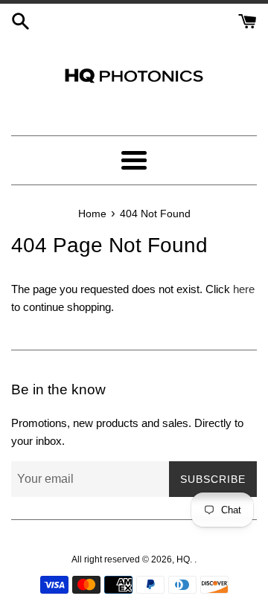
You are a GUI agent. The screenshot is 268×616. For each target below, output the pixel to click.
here (244, 289)
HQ (183, 559)
